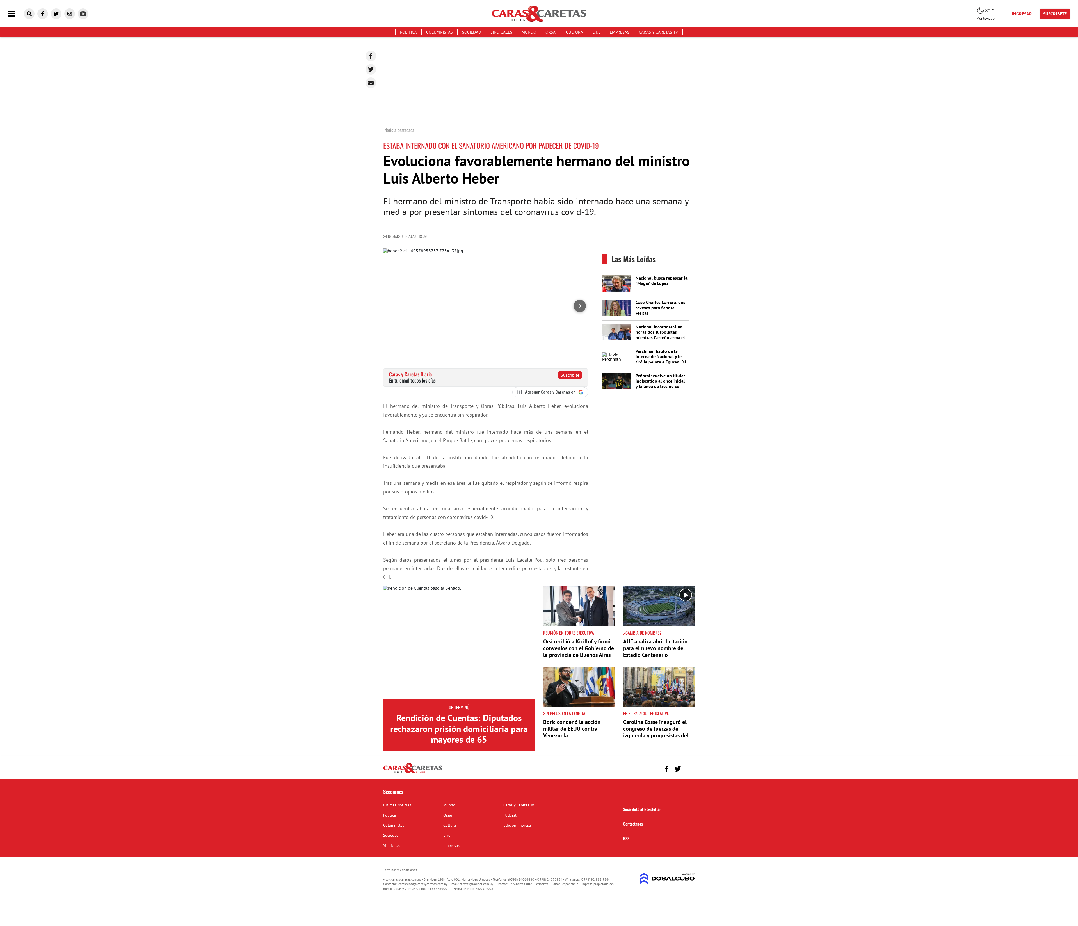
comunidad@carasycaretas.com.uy (422, 884)
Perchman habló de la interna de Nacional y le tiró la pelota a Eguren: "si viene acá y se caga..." (661, 359)
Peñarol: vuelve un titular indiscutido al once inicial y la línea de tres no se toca (660, 384)
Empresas (619, 32)
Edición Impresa (517, 825)
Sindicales (501, 32)
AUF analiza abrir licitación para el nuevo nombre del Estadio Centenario (655, 648)
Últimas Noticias (397, 805)
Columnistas (439, 32)
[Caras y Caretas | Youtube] (83, 13)
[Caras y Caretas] (412, 773)
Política (408, 32)
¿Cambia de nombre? (642, 632)
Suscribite (570, 375)
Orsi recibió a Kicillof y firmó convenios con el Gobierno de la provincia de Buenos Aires (578, 648)
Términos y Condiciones (400, 870)
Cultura (574, 32)
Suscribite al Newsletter (642, 809)
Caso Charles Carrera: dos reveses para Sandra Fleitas (660, 307)
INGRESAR (1022, 14)
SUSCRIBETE (1055, 14)
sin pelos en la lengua (564, 713)
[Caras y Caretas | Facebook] (42, 13)
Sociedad (471, 32)
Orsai (551, 32)
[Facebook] (371, 56)
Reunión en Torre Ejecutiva (568, 632)
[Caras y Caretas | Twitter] (56, 13)
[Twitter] (371, 69)
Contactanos (633, 824)
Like (596, 32)
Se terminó (459, 707)
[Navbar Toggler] (16, 14)
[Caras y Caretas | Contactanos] (688, 768)
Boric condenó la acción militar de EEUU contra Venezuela (571, 728)
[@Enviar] (371, 82)
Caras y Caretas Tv (658, 32)
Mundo (529, 32)
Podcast (510, 815)
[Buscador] (29, 13)
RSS (626, 838)
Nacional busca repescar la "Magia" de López (662, 280)
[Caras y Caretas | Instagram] (69, 13)
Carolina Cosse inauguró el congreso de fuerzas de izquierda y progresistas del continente (656, 732)
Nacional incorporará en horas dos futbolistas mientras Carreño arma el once (660, 335)
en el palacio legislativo (646, 713)
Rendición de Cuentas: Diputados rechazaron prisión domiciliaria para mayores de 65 (459, 728)
